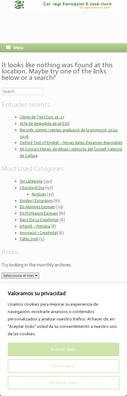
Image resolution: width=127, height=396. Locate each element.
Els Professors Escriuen (39, 213)
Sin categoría (31, 181)
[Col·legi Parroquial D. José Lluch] (63, 17)
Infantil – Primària (35, 226)
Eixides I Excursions (36, 200)
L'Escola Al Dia (32, 187)
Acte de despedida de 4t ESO (45, 123)
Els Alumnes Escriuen (37, 206)
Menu (18, 47)
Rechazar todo (63, 382)
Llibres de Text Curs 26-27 (42, 117)
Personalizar (64, 366)
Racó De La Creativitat (39, 219)
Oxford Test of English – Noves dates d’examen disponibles (71, 142)
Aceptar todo (63, 349)
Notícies (39, 194)
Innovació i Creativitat (39, 232)
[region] (63, 339)
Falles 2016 (29, 239)
